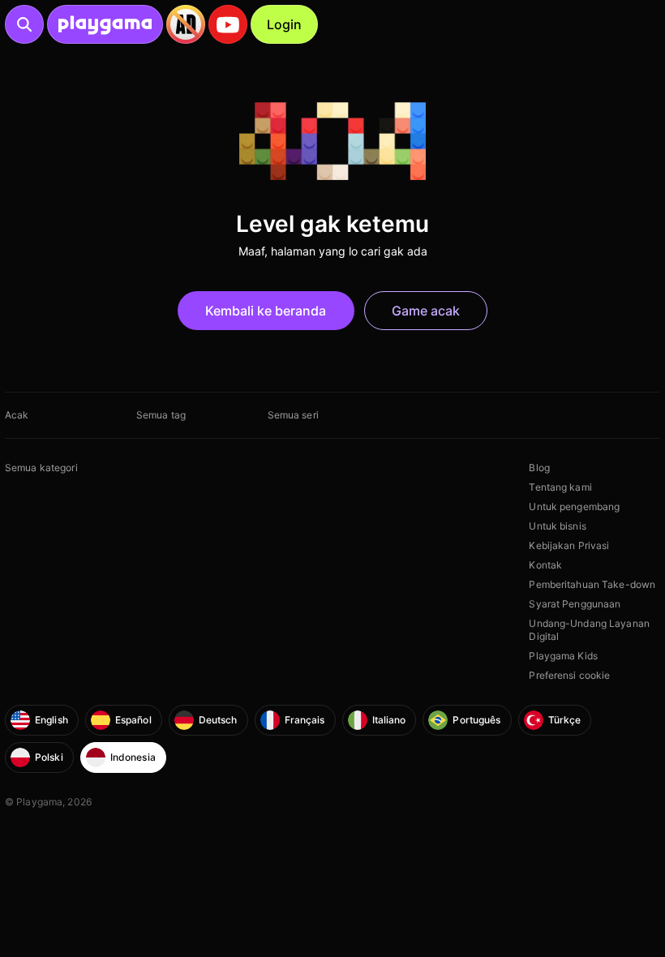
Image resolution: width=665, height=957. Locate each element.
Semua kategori (41, 467)
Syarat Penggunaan (574, 604)
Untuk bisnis (557, 526)
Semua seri (293, 415)
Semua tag (161, 415)
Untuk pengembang (574, 506)
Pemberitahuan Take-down (592, 584)
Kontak (545, 565)
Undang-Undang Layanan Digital (589, 629)
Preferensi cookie (569, 675)
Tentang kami (560, 487)
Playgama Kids (563, 656)
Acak (16, 415)
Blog (539, 467)
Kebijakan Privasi (569, 545)
